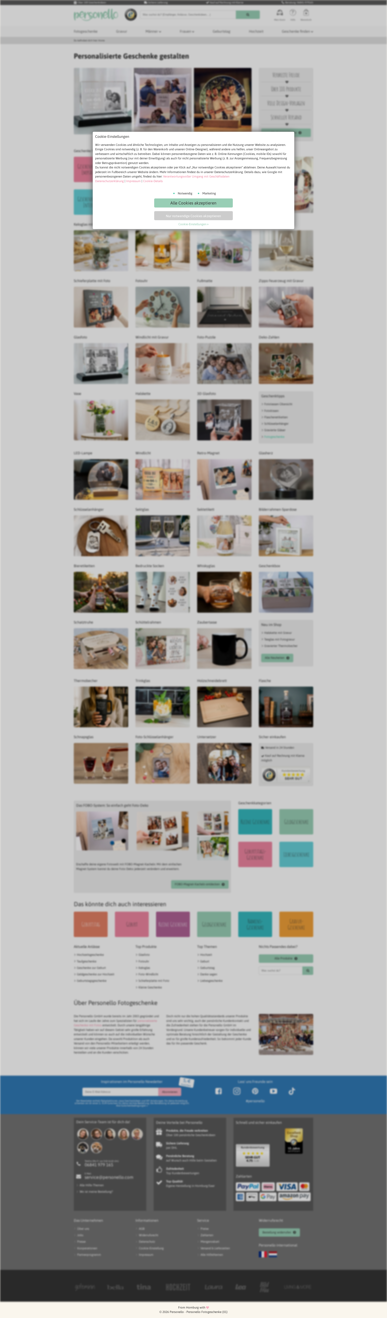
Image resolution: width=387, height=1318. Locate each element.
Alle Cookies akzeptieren (193, 202)
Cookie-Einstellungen (192, 224)
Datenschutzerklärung (109, 181)
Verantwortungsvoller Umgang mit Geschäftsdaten (196, 176)
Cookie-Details (153, 181)
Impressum (133, 181)
